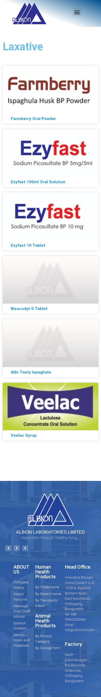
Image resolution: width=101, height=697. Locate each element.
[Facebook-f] (8, 548)
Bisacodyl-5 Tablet (29, 308)
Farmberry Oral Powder (33, 118)
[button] (77, 12)
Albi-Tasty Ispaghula (31, 372)
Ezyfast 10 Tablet (28, 245)
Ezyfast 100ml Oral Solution (38, 181)
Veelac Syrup (24, 435)
